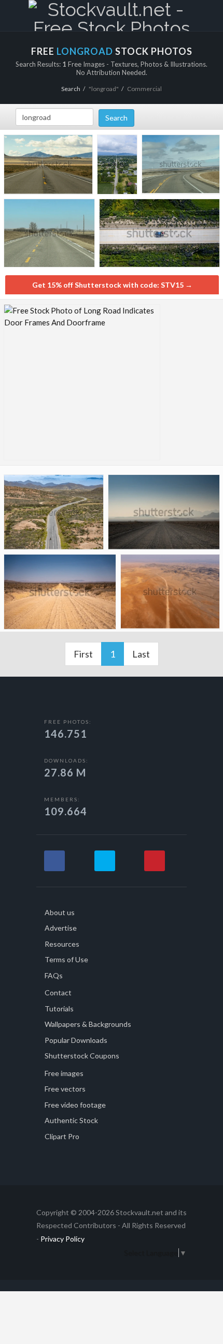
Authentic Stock (71, 1120)
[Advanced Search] (190, 14)
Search (70, 89)
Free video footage (75, 1104)
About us (60, 912)
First (83, 654)
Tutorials (59, 1008)
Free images (64, 1073)
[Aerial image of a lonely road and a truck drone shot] (159, 235)
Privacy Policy (62, 1238)
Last (141, 654)
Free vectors (65, 1088)
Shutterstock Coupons (82, 1055)
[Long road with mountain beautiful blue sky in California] (48, 166)
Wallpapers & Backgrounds (88, 1024)
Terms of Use (66, 959)
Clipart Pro (62, 1136)
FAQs (54, 975)
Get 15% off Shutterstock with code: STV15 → (112, 284)
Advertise (61, 927)
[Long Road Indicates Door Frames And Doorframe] (82, 382)
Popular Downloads (76, 1040)
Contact (58, 992)
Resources (62, 943)
